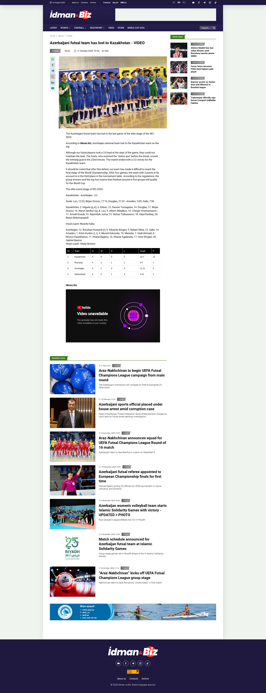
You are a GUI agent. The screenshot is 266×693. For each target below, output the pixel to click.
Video (111, 28)
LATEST (53, 28)
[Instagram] (210, 2)
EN (179, 2)
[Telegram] (204, 2)
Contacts (84, 3)
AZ (174, 2)
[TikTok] (215, 2)
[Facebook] (199, 2)
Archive (93, 3)
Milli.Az (123, 3)
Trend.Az (107, 3)
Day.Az (115, 3)
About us (75, 3)
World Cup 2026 (136, 28)
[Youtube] (193, 2)
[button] (52, 59)
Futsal (55, 51)
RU (184, 2)
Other (121, 28)
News (67, 51)
